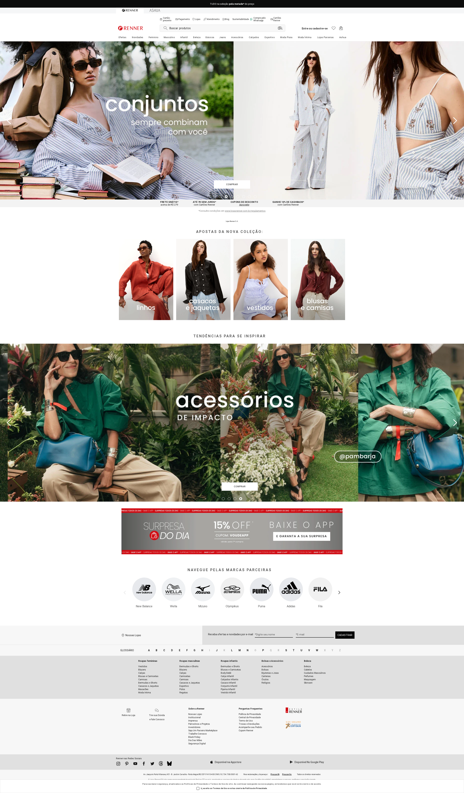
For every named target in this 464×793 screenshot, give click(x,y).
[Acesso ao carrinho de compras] (341, 29)
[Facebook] (144, 764)
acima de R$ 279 (169, 203)
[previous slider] (8, 120)
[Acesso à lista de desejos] (333, 29)
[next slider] (455, 120)
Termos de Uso (217, 784)
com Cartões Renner (204, 203)
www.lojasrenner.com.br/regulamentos (245, 211)
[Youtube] (135, 764)
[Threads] (161, 764)
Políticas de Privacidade (196, 784)
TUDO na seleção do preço (232, 4)
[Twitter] (152, 764)
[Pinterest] (127, 764)
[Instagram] (118, 764)
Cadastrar (344, 635)
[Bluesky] (169, 764)
